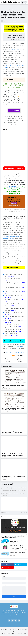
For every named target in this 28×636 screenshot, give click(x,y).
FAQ (25, 633)
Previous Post (5, 512)
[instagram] (19, 620)
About (8, 633)
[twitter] (12, 620)
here (20, 120)
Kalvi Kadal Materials (11, 2)
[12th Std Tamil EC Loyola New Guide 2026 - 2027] (5, 554)
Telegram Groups (8, 238)
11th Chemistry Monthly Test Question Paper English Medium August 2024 (13, 386)
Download (15, 110)
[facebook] (9, 620)
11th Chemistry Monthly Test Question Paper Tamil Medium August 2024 (13, 409)
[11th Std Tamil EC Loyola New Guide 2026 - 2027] (5, 541)
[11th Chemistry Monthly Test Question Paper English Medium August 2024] (14, 376)
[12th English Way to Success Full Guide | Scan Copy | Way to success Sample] (14, 526)
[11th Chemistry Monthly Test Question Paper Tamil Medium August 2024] (14, 399)
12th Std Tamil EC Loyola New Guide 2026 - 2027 (17, 553)
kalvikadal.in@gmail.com (10, 29)
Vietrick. (14, 631)
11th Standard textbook (14, 49)
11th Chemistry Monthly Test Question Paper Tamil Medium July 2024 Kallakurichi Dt (13, 431)
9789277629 (12, 187)
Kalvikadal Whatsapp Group (11, 236)
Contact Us (13, 633)
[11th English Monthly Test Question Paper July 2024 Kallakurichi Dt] (14, 467)
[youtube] (15, 620)
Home (3, 633)
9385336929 (14, 30)
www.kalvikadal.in (18, 347)
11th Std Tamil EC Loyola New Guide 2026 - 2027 (17, 540)
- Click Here (10, 276)
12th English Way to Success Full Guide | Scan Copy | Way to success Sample (13, 536)
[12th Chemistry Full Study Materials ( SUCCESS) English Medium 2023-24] (5, 547)
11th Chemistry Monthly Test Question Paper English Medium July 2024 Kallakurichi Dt (13, 454)
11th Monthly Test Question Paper (14, 352)
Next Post (23, 512)
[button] (2, 2)
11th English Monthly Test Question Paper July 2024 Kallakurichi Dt (13, 477)
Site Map (20, 633)
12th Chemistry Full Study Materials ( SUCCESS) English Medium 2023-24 (17, 547)
